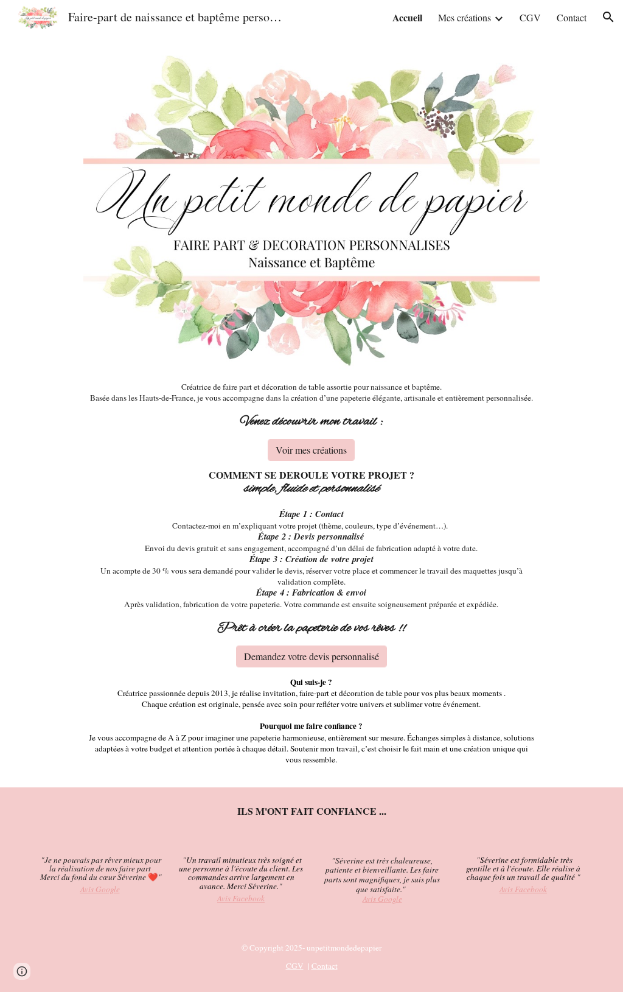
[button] (608, 17)
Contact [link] (571, 17)
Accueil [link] (407, 17)
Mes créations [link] (464, 17)
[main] (311, 405)
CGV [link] (530, 17)
